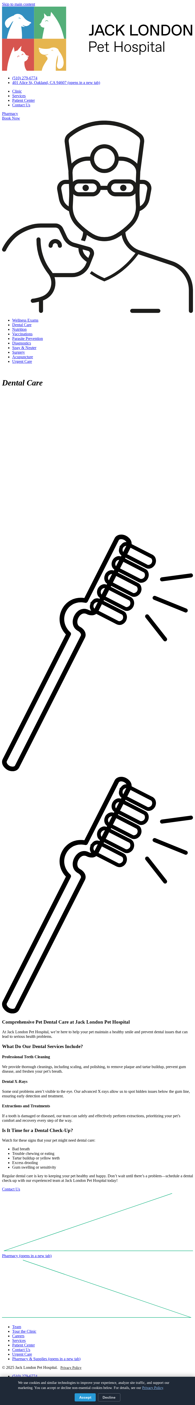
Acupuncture (22, 357)
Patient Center (23, 100)
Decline (109, 1397)
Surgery (18, 352)
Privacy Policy (71, 1368)
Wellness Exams (25, 320)
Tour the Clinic (24, 1331)
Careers (18, 1336)
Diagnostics (21, 343)
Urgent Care (22, 361)
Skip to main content (18, 4)
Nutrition (19, 329)
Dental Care (21, 325)
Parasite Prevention (27, 338)
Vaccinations (22, 334)
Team (16, 1327)
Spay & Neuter (24, 348)
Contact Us (21, 105)
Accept (85, 1397)
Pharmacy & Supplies (46, 1359)
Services (19, 96)
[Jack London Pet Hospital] (97, 69)
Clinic (17, 91)
